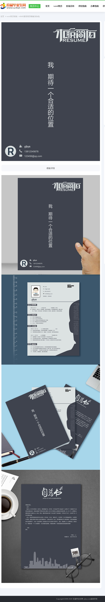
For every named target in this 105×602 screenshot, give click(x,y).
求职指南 (82, 6)
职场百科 (70, 6)
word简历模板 (12, 16)
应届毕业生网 (78, 599)
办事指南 (95, 6)
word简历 (58, 6)
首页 (47, 6)
